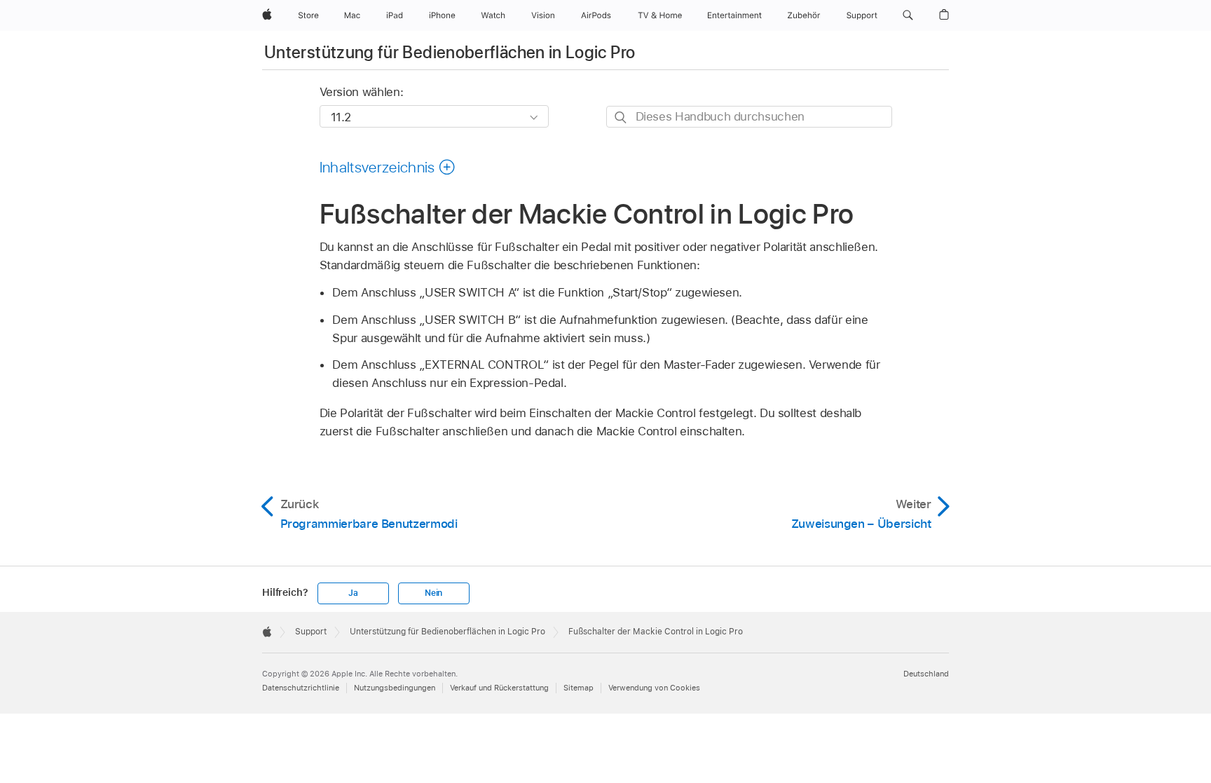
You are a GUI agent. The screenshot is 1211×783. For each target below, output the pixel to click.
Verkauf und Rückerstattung (499, 688)
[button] (908, 15)
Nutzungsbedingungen (394, 688)
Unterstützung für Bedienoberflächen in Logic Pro (449, 52)
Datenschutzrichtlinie (300, 688)
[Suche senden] (621, 117)
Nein (433, 593)
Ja (353, 593)
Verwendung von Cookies (654, 688)
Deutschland (926, 674)
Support (311, 631)
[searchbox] (749, 117)
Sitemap (578, 688)
